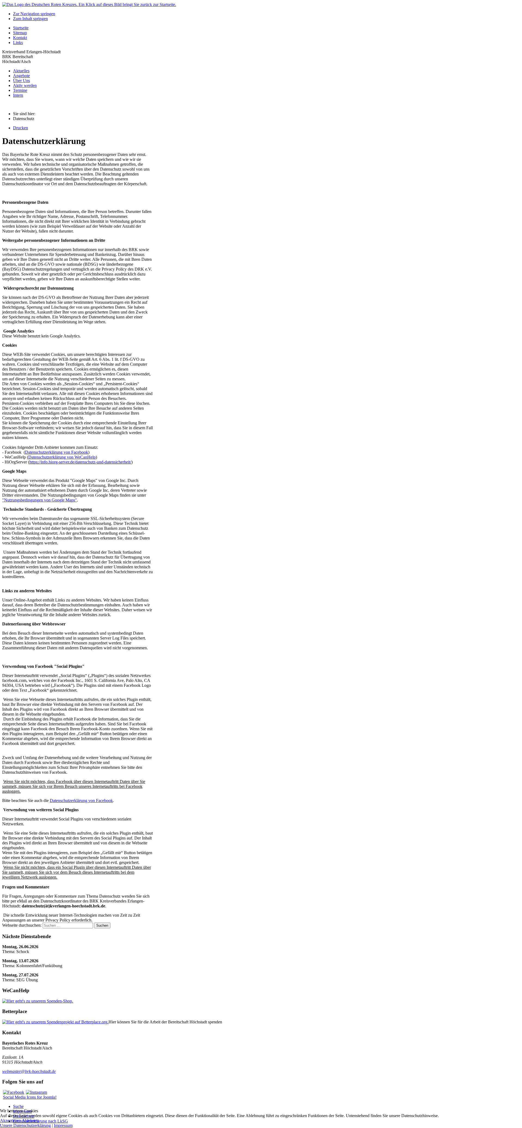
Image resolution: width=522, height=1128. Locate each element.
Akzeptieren (10, 1120)
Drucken (20, 128)
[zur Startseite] (89, 4)
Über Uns (21, 80)
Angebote (21, 75)
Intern (18, 95)
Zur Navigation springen (34, 13)
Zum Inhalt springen (30, 18)
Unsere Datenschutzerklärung (25, 1125)
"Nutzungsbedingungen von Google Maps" (39, 500)
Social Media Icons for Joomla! (30, 1097)
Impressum (63, 1125)
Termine (20, 90)
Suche (18, 1106)
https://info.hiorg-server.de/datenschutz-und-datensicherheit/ (80, 462)
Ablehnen (30, 1120)
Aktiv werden (25, 85)
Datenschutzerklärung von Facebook (56, 452)
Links (18, 42)
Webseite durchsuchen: (22, 925)
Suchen (102, 925)
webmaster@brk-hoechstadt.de (29, 1071)
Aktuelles (21, 70)
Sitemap (20, 32)
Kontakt (20, 37)
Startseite (21, 28)
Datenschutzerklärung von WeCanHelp (62, 457)
